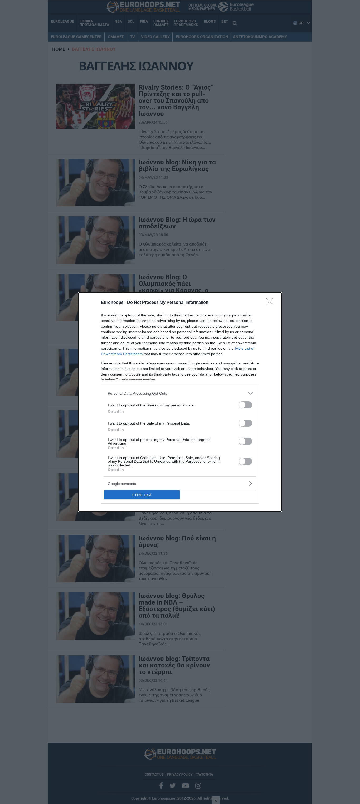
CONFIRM (142, 495)
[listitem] (180, 393)
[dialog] (180, 402)
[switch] (245, 404)
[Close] (271, 303)
